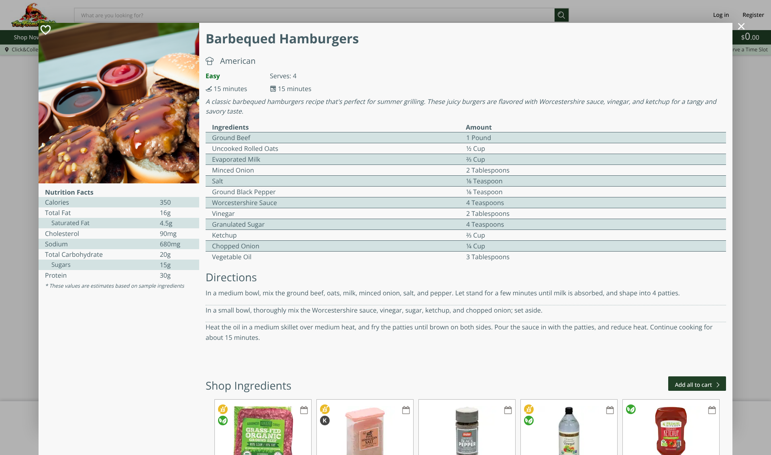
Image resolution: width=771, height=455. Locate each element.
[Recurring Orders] (304, 410)
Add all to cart (693, 385)
